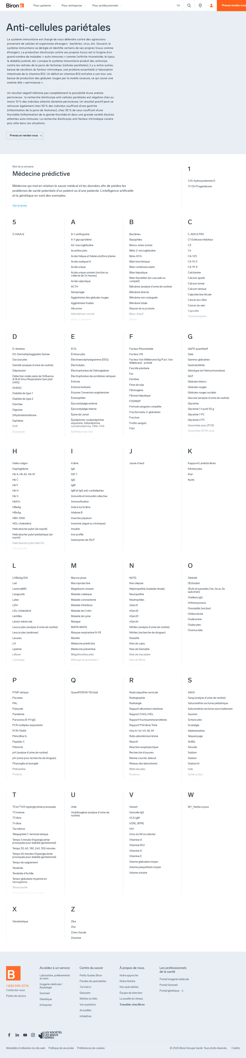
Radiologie (135, 703)
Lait (14, 583)
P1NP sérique (20, 692)
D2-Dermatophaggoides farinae (31, 354)
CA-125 (192, 256)
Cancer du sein (196, 305)
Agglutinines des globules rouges (90, 297)
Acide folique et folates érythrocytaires (93, 256)
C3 (189, 245)
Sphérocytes (195, 774)
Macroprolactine (80, 583)
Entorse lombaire (81, 387)
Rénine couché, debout (142, 758)
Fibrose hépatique (140, 395)
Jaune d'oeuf (136, 463)
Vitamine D (135, 850)
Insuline (75, 529)
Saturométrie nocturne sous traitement (210, 708)
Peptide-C (18, 741)
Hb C (15, 479)
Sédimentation (196, 730)
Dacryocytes (19, 359)
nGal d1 (133, 605)
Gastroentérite (196, 365)
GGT (190, 376)
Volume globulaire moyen (143, 861)
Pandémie (18, 714)
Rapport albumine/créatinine (146, 708)
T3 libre (16, 817)
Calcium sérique (197, 289)
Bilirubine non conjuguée (143, 297)
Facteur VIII (136, 354)
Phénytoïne (19, 769)
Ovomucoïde (195, 630)
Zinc (73, 926)
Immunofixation (80, 501)
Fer (131, 373)
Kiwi (190, 474)
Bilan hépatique (138, 272)
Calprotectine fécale (199, 294)
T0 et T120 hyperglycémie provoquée (34, 806)
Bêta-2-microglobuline (142, 250)
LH (14, 643)
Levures (17, 638)
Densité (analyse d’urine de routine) (32, 365)
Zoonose (76, 937)
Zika (73, 921)
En (178, 5)
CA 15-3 (192, 261)
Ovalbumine (195, 619)
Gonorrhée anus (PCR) (201, 425)
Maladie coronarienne (83, 599)
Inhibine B (76, 512)
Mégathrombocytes (82, 654)
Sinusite (192, 747)
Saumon (192, 714)
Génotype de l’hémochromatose (206, 370)
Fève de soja (136, 384)
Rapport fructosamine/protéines (148, 719)
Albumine (76, 308)
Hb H (15, 490)
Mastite (75, 638)
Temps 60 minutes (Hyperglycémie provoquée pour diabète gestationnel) (34, 855)
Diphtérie (17, 420)
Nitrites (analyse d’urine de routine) (149, 627)
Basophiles (135, 239)
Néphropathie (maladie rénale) (147, 588)
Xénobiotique (20, 921)
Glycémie (193, 403)
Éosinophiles (78, 398)
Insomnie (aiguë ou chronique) (88, 523)
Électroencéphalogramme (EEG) (90, 359)
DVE (15, 426)
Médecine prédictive (83, 643)
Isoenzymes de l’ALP (83, 540)
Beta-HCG (135, 256)
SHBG (191, 741)
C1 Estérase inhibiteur (200, 239)
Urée (74, 806)
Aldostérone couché (82, 314)
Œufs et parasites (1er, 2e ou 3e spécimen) (206, 590)
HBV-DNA (18, 518)
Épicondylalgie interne (84, 409)
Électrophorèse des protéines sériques (93, 376)
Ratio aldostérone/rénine (143, 736)
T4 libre (16, 823)
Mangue (75, 621)
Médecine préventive (83, 649)
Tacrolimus (18, 828)
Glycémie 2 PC (196, 420)
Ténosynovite (20, 887)
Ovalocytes (194, 624)
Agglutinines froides (82, 303)
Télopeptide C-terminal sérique (30, 834)
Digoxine (17, 409)
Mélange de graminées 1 (85, 659)
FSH (132, 428)
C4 (189, 250)
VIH (131, 828)
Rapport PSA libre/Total (143, 725)
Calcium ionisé (196, 283)
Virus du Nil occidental (142, 834)
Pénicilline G (19, 736)
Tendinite (17, 868)
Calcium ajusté (196, 278)
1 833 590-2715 (17, 986)
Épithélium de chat (82, 431)
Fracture (134, 417)
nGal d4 (133, 621)
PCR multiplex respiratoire (27, 725)
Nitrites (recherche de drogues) (147, 632)
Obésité (192, 577)
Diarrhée (17, 404)
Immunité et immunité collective (89, 496)
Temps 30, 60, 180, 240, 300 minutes (33, 848)
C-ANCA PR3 (196, 234)
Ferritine (134, 379)
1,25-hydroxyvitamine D (201, 180)
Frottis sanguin (137, 423)
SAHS (191, 692)
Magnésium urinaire (82, 588)
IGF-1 (74, 474)
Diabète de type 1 (22, 393)
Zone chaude (78, 932)
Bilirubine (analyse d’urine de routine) (150, 286)
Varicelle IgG (136, 812)
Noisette (134, 638)
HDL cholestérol (21, 523)
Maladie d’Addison (82, 605)
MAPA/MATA (79, 627)
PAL (14, 703)
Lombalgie (18, 659)
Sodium (192, 752)
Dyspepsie (18, 431)
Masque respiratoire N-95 (86, 632)
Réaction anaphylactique (143, 747)
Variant (133, 806)
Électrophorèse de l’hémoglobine (90, 370)
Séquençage (195, 736)
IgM (73, 485)
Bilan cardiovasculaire (142, 267)
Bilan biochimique (139, 261)
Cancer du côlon (197, 300)
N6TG (132, 577)
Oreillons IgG (195, 597)
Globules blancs (197, 381)
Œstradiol (194, 583)
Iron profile (77, 534)
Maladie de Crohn (81, 610)
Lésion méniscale (22, 621)
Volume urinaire (138, 872)
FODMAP (135, 401)
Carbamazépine (197, 316)
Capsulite (193, 310)
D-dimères (18, 348)
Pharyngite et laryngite (25, 763)
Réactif (133, 741)
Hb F (15, 485)
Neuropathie (136, 594)
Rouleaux (134, 774)
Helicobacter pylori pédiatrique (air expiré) (32, 536)
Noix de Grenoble (139, 649)
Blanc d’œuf (136, 314)
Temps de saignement (25, 862)
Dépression (19, 370)
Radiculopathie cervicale (143, 692)
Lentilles (17, 616)
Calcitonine (194, 272)
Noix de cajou (137, 643)
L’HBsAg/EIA (20, 577)
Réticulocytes (137, 769)
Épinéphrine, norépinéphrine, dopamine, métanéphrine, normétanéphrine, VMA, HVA (87, 423)
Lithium (16, 654)
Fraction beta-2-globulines (144, 412)
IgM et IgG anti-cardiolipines (87, 490)
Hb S (15, 496)
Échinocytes (78, 354)
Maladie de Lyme (81, 616)
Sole (190, 769)
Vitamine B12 (137, 845)
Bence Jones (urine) (140, 245)
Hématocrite (19, 548)
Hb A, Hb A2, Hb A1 (23, 474)
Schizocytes (195, 719)
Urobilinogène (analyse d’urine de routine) (90, 814)
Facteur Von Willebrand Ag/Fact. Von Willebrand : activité (151, 361)
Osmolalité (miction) (199, 608)
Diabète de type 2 (22, 398)
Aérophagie (77, 292)
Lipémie (17, 649)
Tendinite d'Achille (22, 873)
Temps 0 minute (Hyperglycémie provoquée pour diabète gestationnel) (34, 841)
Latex (15, 599)
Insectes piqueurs (81, 518)
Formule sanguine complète (145, 406)
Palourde (17, 708)
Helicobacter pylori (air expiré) (29, 529)
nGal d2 (133, 610)
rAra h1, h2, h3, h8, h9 (141, 730)
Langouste (18, 594)
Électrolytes (78, 365)
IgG (73, 479)
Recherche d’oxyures (141, 752)
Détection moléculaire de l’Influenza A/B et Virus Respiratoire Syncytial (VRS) (33, 379)
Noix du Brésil (137, 659)
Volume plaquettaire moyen (145, 867)
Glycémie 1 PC (196, 414)
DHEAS (16, 387)
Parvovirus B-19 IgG (23, 719)
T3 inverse (18, 812)
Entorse (75, 381)
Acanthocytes (79, 250)
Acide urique (78, 267)
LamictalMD (19, 588)
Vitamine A (135, 839)
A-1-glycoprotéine (81, 239)
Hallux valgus (20, 463)
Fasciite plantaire (139, 368)
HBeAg (16, 507)
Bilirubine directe (139, 292)
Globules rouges (197, 387)
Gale (190, 354)
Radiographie (137, 697)
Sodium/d (193, 763)
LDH (15, 605)
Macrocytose (78, 577)
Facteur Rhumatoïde (141, 348)
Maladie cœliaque (81, 594)
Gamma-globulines (199, 359)
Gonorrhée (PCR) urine (201, 430)
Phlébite (17, 774)
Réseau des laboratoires (143, 763)
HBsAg (16, 512)
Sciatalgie (193, 725)
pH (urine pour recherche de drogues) (34, 758)
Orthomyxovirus (197, 602)
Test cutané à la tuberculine (28, 893)
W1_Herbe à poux (198, 806)
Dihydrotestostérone (24, 415)
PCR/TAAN (19, 730)
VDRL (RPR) (136, 823)
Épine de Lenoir (80, 414)
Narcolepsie (136, 583)
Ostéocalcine (195, 613)
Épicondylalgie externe (84, 403)
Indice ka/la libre (80, 507)
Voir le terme (19, 205)
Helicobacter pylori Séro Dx (28, 543)
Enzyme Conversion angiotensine (90, 392)
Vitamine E (135, 856)
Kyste (191, 479)
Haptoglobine (20, 468)
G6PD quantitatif (198, 348)
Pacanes (17, 697)
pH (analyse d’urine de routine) (30, 752)
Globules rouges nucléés (202, 392)
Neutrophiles (136, 599)
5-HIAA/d (18, 234)
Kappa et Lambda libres (202, 463)
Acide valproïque (81, 281)
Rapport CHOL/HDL (141, 714)
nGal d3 (133, 616)
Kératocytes (195, 468)
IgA (73, 468)
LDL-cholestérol (21, 610)
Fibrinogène (136, 390)
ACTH (74, 286)
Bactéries (134, 234)
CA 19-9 (193, 267)
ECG (73, 348)
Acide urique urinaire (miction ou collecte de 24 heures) (89, 274)
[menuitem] (15, 5)
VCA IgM (134, 817)
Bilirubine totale (138, 303)
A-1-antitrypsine (80, 234)
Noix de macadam (139, 654)
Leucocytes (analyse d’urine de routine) (35, 627)
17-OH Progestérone (200, 186)
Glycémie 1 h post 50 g (201, 409)
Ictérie (74, 463)
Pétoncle (17, 747)
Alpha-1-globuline (81, 319)
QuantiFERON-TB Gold (84, 692)
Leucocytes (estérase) (25, 632)
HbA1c (16, 501)
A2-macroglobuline (82, 245)
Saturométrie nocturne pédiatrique (208, 703)
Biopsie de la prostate (142, 308)
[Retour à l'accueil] (13, 975)
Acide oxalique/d (81, 261)
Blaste (133, 319)
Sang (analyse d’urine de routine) (207, 697)
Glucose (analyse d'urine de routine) (208, 398)
